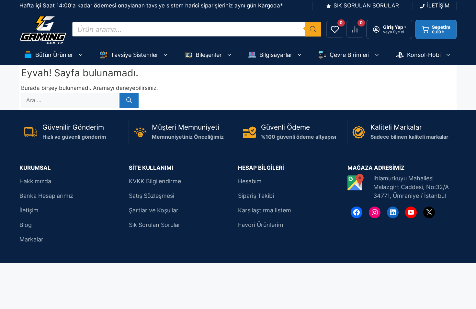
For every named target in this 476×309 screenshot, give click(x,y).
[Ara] (129, 100)
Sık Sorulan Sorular (154, 224)
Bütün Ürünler (54, 54)
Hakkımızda (35, 181)
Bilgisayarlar (275, 54)
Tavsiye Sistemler (134, 54)
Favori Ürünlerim (260, 224)
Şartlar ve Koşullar (153, 210)
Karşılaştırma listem (264, 210)
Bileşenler (209, 54)
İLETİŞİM (438, 5)
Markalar (31, 239)
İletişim (29, 210)
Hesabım (250, 181)
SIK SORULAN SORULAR (366, 5)
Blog (25, 224)
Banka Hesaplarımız (46, 195)
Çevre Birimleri (349, 54)
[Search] (313, 29)
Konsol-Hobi (424, 54)
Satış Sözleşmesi (151, 195)
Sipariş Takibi (256, 195)
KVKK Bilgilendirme (155, 181)
